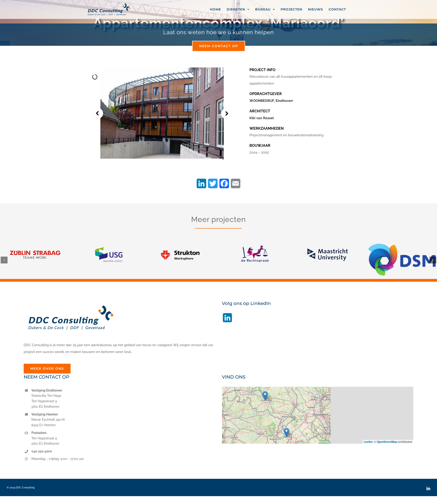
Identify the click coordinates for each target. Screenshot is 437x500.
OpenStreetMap (387, 442)
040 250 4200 (41, 451)
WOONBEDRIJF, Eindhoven (271, 101)
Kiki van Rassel (261, 118)
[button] (4, 260)
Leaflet (368, 442)
